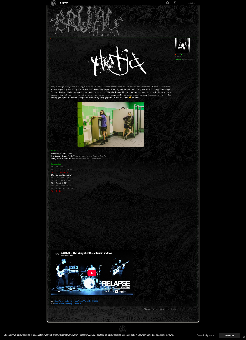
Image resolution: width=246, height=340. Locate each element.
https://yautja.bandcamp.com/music (67, 304)
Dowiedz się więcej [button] (205, 335)
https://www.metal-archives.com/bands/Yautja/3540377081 (76, 301)
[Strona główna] (53, 3)
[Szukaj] (167, 2)
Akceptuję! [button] (229, 335)
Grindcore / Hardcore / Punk (160, 309)
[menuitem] (195, 318)
